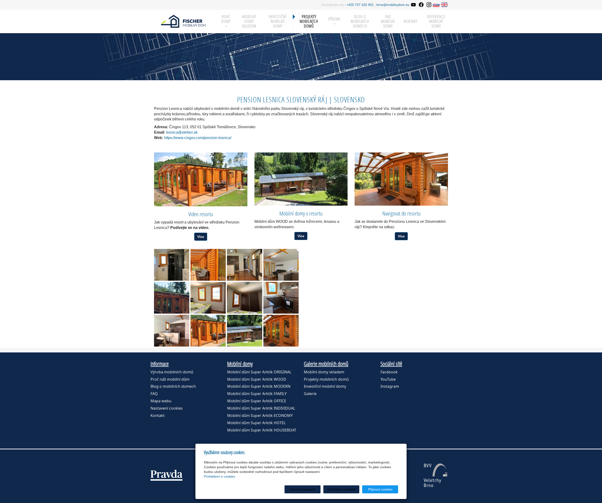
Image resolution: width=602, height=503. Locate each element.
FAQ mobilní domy (388, 21)
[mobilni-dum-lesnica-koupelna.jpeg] (171, 265)
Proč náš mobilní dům (170, 379)
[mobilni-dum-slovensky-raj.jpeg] (208, 331)
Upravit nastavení (302, 489)
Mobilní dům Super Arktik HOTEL (256, 422)
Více (200, 237)
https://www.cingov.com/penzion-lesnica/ (197, 138)
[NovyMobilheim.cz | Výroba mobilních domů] (183, 21)
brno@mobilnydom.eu (392, 5)
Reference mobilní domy (436, 21)
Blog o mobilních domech (360, 21)
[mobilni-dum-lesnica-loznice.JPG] (244, 298)
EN (444, 4)
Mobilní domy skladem (324, 372)
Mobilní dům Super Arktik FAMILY (257, 393)
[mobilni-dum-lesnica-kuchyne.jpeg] (281, 265)
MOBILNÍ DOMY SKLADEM (249, 21)
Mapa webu (160, 400)
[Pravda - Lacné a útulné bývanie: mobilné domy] (166, 475)
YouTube (388, 379)
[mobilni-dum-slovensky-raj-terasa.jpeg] (208, 265)
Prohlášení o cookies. (220, 476)
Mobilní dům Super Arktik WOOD (256, 379)
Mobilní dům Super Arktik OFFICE (256, 400)
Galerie (310, 393)
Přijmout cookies (380, 489)
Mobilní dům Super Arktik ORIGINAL (259, 372)
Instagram (389, 386)
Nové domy (226, 19)
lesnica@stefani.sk (182, 132)
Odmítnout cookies (341, 489)
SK (436, 4)
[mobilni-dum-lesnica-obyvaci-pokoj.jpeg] (244, 265)
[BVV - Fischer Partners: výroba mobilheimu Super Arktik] (436, 475)
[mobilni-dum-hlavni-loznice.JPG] (208, 298)
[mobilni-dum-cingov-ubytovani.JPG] (171, 331)
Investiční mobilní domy (278, 21)
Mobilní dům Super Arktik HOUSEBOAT (261, 430)
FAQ (154, 393)
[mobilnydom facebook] (421, 4)
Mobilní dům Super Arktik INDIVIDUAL (261, 408)
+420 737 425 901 (360, 5)
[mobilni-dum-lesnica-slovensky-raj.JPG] (171, 298)
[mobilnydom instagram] (429, 4)
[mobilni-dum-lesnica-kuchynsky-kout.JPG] (281, 298)
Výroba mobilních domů (171, 372)
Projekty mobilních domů (309, 21)
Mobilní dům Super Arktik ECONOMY (260, 415)
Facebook (389, 372)
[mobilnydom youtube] (413, 4)
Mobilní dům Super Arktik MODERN (258, 386)
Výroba (334, 19)
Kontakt (410, 21)
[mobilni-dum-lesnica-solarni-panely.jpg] (244, 331)
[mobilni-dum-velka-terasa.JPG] (281, 331)
